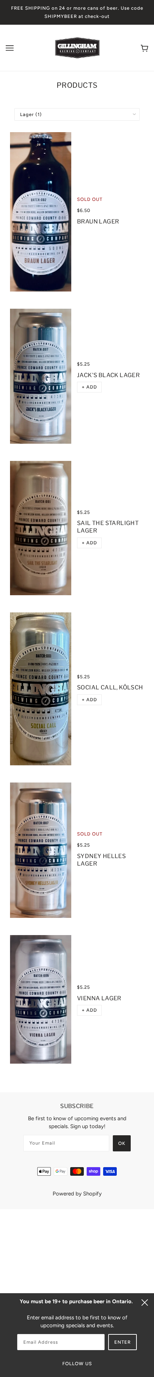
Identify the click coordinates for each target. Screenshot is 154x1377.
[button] (89, 387)
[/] (77, 47)
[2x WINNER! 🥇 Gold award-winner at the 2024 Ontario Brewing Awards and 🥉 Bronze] (40, 999)
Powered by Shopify (77, 1193)
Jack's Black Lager (108, 375)
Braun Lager (98, 221)
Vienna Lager (99, 998)
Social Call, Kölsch (110, 687)
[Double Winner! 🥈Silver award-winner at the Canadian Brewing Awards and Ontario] (40, 376)
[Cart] (144, 47)
